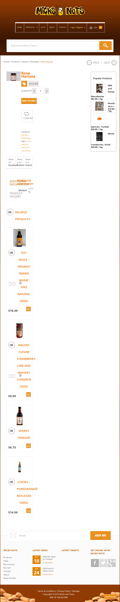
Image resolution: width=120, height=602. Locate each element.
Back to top (110, 596)
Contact (7, 571)
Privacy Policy (64, 591)
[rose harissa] (14, 76)
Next (107, 62)
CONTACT (63, 27)
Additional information (13, 182)
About (6, 574)
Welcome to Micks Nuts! (48, 569)
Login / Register (76, 27)
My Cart (7, 567)
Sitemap (76, 591)
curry (28, 141)
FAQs (5, 560)
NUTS (43, 27)
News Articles (9, 578)
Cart (97, 27)
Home (6, 61)
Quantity (26, 90)
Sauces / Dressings (30, 61)
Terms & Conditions (47, 591)
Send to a (28, 162)
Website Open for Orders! (49, 557)
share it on (20, 162)
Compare (27, 118)
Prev (96, 62)
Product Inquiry (13, 194)
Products (15, 61)
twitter (103, 563)
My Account (9, 564)
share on (11, 162)
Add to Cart (29, 100)
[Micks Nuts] (60, 8)
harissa (24, 144)
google (112, 563)
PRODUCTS (29, 27)
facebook (95, 563)
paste (28, 150)
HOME (19, 27)
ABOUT (52, 27)
